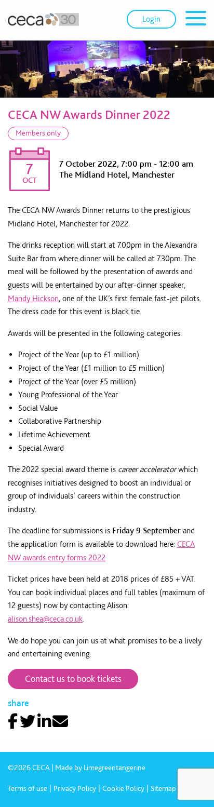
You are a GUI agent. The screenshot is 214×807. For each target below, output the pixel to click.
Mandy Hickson (33, 298)
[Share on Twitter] (27, 721)
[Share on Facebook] (13, 721)
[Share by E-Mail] (60, 721)
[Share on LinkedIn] (44, 721)
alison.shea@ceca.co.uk (45, 619)
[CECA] (43, 19)
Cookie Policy (123, 788)
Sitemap (163, 788)
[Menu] (195, 20)
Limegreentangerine (114, 767)
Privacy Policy (75, 788)
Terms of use (27, 788)
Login (151, 19)
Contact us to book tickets (73, 678)
